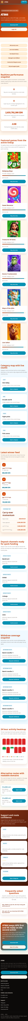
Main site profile (5, 1005)
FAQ (2, 990)
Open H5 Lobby (14, 947)
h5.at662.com (4, 995)
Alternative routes (5, 987)
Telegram (3, 1002)
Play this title (14, 181)
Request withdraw (14, 661)
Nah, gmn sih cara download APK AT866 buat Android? (12, 911)
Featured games (5, 983)
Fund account (14, 567)
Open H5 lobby (4, 1007)
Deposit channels (5, 985)
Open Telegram (14, 878)
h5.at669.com (4, 997)
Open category (14, 389)
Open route (19, 790)
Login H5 (24, 1)
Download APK (14, 25)
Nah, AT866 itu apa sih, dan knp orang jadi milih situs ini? (13, 905)
